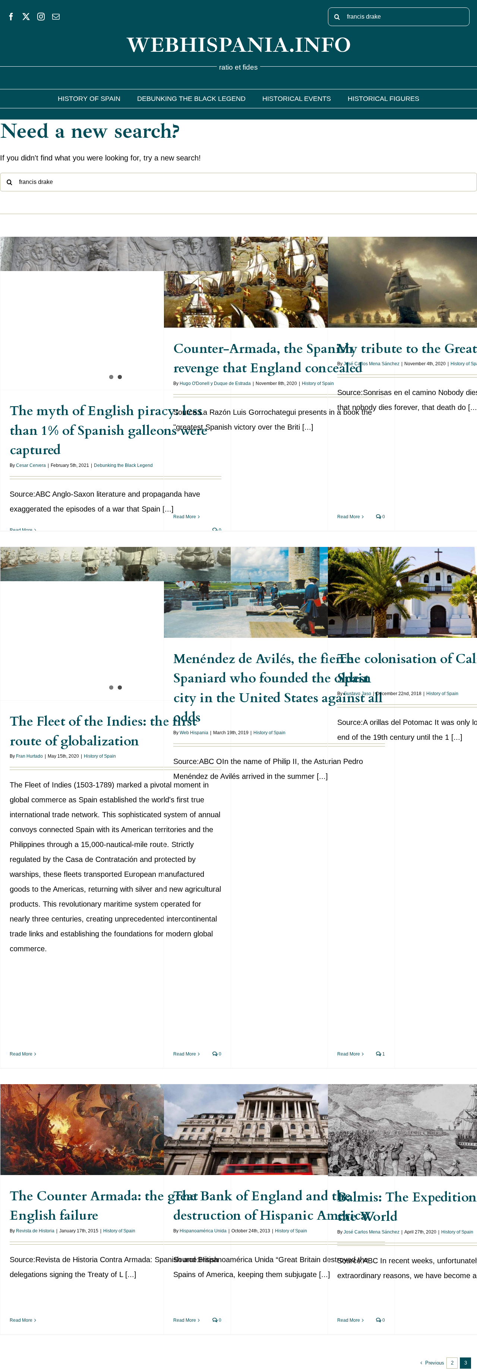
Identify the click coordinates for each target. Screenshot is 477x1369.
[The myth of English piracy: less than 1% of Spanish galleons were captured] (115, 313)
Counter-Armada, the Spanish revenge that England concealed (272, 269)
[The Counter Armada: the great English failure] (115, 1129)
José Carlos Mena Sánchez (371, 363)
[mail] (56, 16)
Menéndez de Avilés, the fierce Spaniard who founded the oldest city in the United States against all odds (272, 573)
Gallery (123, 300)
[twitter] (26, 16)
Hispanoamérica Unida (203, 1230)
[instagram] (41, 16)
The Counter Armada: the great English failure (108, 1121)
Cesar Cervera (31, 465)
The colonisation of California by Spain (436, 584)
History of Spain (318, 383)
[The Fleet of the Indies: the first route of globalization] (115, 624)
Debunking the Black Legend (123, 465)
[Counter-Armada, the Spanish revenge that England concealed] (279, 282)
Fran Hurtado (29, 756)
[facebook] (11, 16)
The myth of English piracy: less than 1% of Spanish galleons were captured (108, 300)
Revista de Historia (35, 1230)
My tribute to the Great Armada (436, 274)
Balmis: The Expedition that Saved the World (436, 1122)
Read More (21, 530)
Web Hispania (194, 732)
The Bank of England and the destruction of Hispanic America (272, 1116)
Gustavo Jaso (357, 693)
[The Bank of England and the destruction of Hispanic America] (279, 1129)
